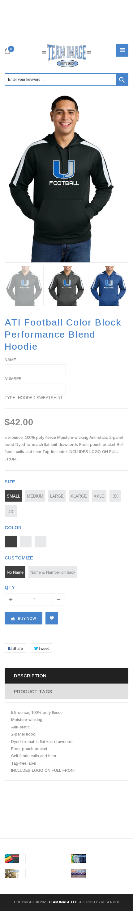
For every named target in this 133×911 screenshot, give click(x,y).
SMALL (13, 496)
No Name (15, 572)
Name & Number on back (52, 572)
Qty (10, 587)
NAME (10, 359)
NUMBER (13, 378)
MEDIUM (35, 496)
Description (30, 675)
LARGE (57, 496)
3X (115, 496)
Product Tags (33, 691)
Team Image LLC (62, 902)
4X (10, 511)
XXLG (99, 496)
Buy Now (27, 618)
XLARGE (79, 496)
